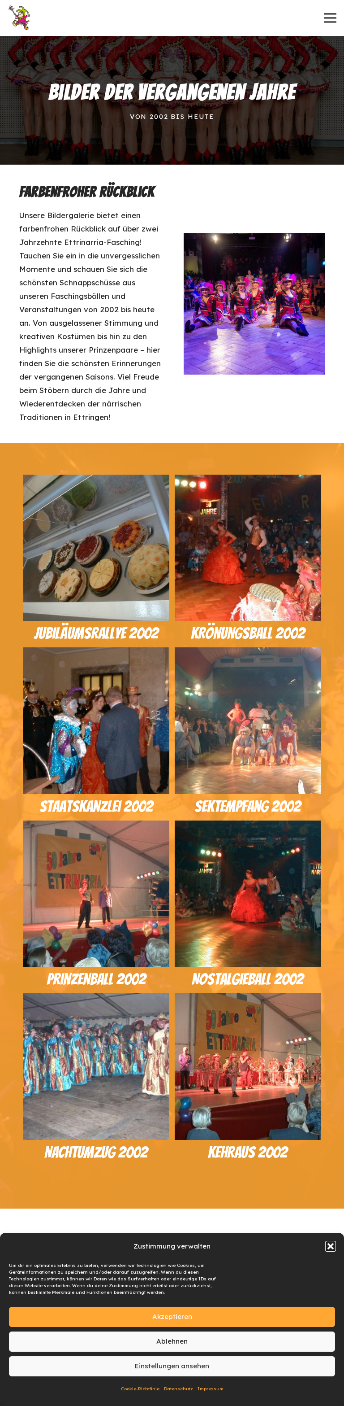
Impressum (211, 1389)
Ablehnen (172, 1341)
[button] (330, 1246)
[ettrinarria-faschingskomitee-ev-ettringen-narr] (20, 18)
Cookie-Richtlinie (140, 1389)
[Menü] (330, 18)
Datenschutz (178, 1389)
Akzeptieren (172, 1316)
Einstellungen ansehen (172, 1366)
